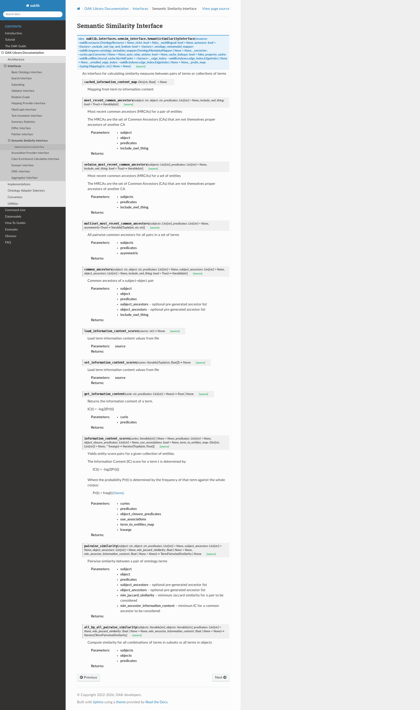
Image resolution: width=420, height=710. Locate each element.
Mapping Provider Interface (28, 103)
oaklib (34, 5)
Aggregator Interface (24, 178)
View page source (215, 8)
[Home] (78, 8)
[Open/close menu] (2, 53)
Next (219, 677)
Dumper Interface (22, 165)
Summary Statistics (23, 122)
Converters (15, 197)
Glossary (10, 236)
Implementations (19, 184)
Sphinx (98, 702)
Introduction (13, 33)
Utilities (13, 203)
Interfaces (14, 66)
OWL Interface (20, 171)
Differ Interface (21, 128)
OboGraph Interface (23, 109)
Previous (90, 677)
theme (121, 702)
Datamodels (13, 216)
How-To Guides (15, 223)
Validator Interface (22, 91)
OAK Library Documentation (24, 52)
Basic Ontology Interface (26, 72)
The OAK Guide (15, 46)
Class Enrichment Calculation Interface (35, 159)
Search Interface (21, 78)
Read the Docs (156, 702)
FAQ (8, 242)
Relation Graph (20, 97)
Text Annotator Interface (26, 115)
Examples (11, 229)
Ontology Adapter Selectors (26, 190)
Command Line (15, 210)
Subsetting (17, 84)
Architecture (16, 59)
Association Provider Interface (30, 153)
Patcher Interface (22, 134)
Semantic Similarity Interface (29, 140)
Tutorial (10, 39)
